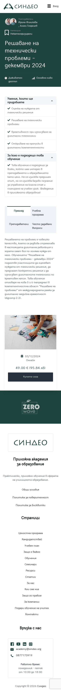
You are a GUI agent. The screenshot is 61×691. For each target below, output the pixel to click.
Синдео (41, 686)
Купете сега (30, 377)
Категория (15, 31)
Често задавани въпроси (42, 226)
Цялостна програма (30, 533)
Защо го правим (31, 596)
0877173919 (24, 655)
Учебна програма (38, 213)
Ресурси (30, 571)
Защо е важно (32, 552)
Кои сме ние (32, 589)
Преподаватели (25, 19)
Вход (56, 6)
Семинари (31, 564)
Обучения (30, 558)
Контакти (31, 614)
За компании (31, 602)
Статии (30, 577)
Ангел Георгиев (28, 26)
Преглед (19, 211)
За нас (30, 583)
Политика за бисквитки (30, 505)
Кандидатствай (32, 539)
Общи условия (30, 490)
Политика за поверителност (30, 497)
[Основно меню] (49, 6)
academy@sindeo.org (28, 649)
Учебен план (32, 546)
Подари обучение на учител (32, 608)
